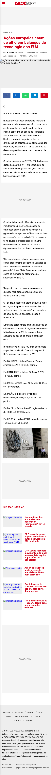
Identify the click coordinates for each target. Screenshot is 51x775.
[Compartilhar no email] (44, 95)
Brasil (41, 712)
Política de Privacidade (7, 766)
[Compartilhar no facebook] (6, 95)
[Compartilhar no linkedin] (16, 95)
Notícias (14, 33)
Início (5, 33)
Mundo (30, 712)
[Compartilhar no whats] (25, 95)
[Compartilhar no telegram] (34, 95)
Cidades (38, 716)
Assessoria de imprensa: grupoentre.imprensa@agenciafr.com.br (32, 766)
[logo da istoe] (25, 3)
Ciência (17, 720)
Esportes (19, 712)
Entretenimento (22, 716)
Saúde (29, 720)
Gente (8, 716)
